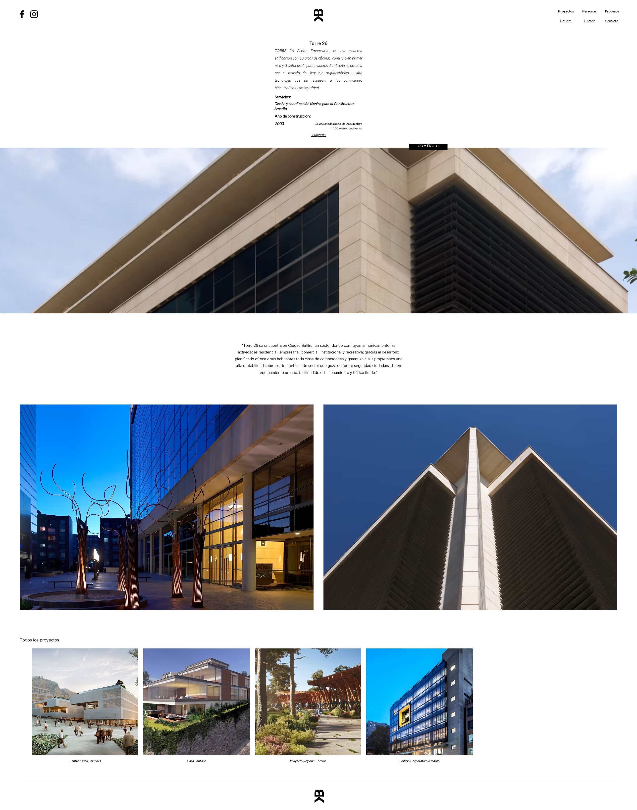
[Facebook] (22, 14)
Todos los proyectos (39, 639)
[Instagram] (34, 14)
